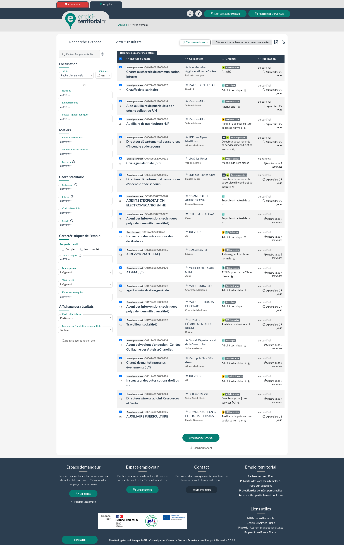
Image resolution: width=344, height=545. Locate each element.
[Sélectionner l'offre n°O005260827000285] (120, 175)
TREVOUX (195, 231)
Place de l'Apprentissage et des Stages (260, 527)
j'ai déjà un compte (85, 501)
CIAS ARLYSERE (198, 249)
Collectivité (196, 58)
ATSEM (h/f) (135, 272)
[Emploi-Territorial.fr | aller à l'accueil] (85, 20)
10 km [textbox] (101, 75)
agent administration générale (147, 290)
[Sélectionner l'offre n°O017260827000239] (120, 286)
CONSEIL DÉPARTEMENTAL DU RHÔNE (198, 323)
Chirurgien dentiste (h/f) (143, 163)
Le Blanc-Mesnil (198, 394)
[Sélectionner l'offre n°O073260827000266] (120, 250)
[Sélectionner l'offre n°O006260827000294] (120, 137)
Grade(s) (230, 58)
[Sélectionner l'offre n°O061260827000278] (120, 214)
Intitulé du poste (140, 58)
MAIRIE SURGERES (200, 285)
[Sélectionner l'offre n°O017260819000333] (120, 302)
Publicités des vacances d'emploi (259, 481)
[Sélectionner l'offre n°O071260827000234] (120, 340)
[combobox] (76, 75)
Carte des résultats (196, 42)
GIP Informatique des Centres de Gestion (165, 540)
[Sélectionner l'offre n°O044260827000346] (120, 67)
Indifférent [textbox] (66, 272)
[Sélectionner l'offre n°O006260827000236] (120, 358)
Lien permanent (202, 447)
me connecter (144, 489)
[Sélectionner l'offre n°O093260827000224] (120, 394)
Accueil (122, 24)
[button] (102, 54)
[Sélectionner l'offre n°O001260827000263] (120, 232)
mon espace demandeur (227, 13)
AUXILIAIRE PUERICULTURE (147, 416)
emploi (107, 4)
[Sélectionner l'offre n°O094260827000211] (120, 158)
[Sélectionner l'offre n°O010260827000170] (120, 268)
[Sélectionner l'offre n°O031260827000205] (120, 412)
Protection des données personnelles (260, 490)
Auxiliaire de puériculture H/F (147, 124)
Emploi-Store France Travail (260, 532)
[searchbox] (85, 95)
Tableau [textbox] (65, 330)
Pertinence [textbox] (66, 318)
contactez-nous (202, 489)
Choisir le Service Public (261, 522)
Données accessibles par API (203, 540)
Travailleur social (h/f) (141, 324)
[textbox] (76, 75)
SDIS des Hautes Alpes (202, 174)
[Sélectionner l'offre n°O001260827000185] (120, 376)
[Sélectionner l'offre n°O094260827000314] (120, 101)
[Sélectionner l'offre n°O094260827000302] (120, 119)
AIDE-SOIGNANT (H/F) (143, 254)
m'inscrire (85, 493)
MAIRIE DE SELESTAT (202, 85)
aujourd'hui (264, 67)
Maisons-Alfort (198, 101)
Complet (71, 249)
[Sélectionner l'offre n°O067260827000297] (120, 85)
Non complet (91, 249)
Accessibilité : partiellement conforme (260, 495)
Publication (268, 58)
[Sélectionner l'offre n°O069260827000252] (120, 320)
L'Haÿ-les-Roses (198, 158)
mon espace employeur (271, 13)
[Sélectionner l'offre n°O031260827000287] (120, 196)
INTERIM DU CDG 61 (201, 214)
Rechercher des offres (261, 476)
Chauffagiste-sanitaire (142, 89)
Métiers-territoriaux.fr (260, 518)
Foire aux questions (260, 485)
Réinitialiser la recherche (80, 340)
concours (74, 4)
